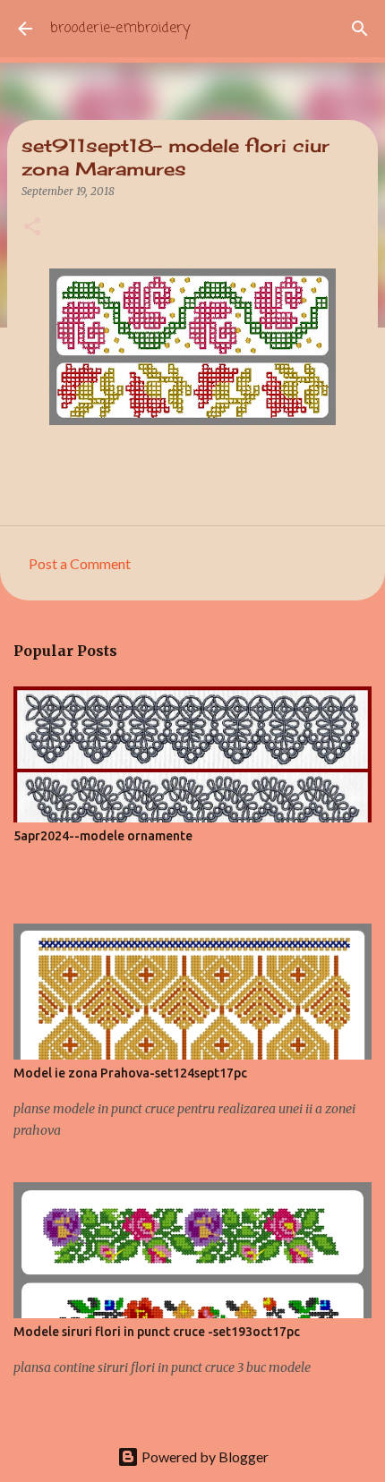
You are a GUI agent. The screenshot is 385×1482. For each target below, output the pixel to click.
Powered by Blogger (204, 1456)
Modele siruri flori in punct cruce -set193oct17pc (156, 1331)
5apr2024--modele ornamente (102, 836)
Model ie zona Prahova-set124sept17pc (130, 1073)
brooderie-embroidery (120, 28)
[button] (32, 228)
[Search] (360, 28)
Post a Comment (80, 563)
